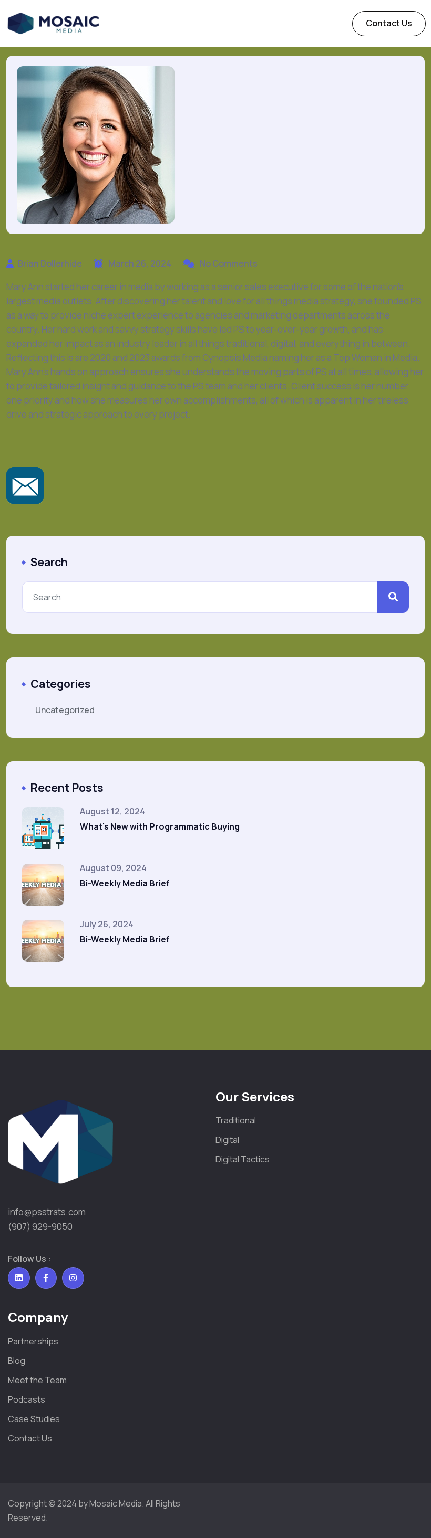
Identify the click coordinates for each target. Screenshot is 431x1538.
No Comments (228, 263)
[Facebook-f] (46, 1278)
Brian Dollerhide (50, 263)
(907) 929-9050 (40, 1227)
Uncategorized (65, 710)
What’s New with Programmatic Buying (160, 826)
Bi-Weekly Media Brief (125, 883)
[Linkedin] (19, 1278)
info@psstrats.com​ (47, 1212)
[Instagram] (73, 1278)
